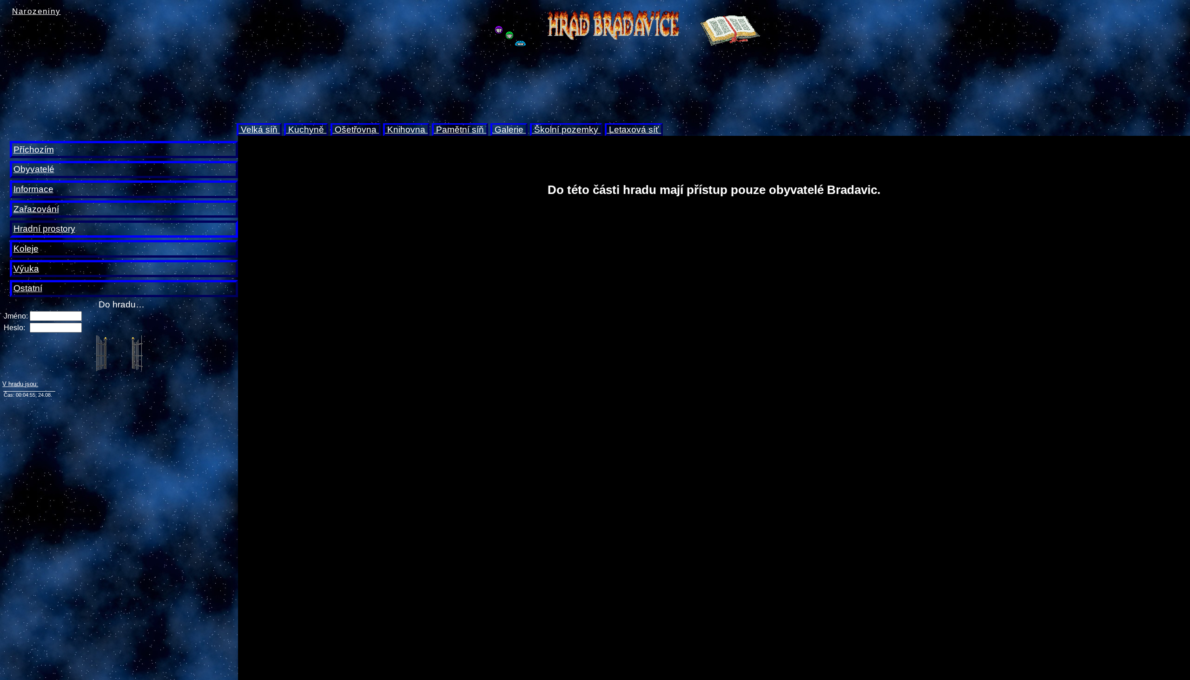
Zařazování (36, 209)
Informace (33, 189)
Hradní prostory (44, 228)
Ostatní (27, 288)
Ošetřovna (355, 129)
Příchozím (33, 149)
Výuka (26, 268)
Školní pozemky (566, 129)
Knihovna (406, 129)
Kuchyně (306, 129)
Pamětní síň (460, 129)
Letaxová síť (634, 129)
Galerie (509, 129)
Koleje (26, 248)
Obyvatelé (33, 169)
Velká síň (259, 129)
